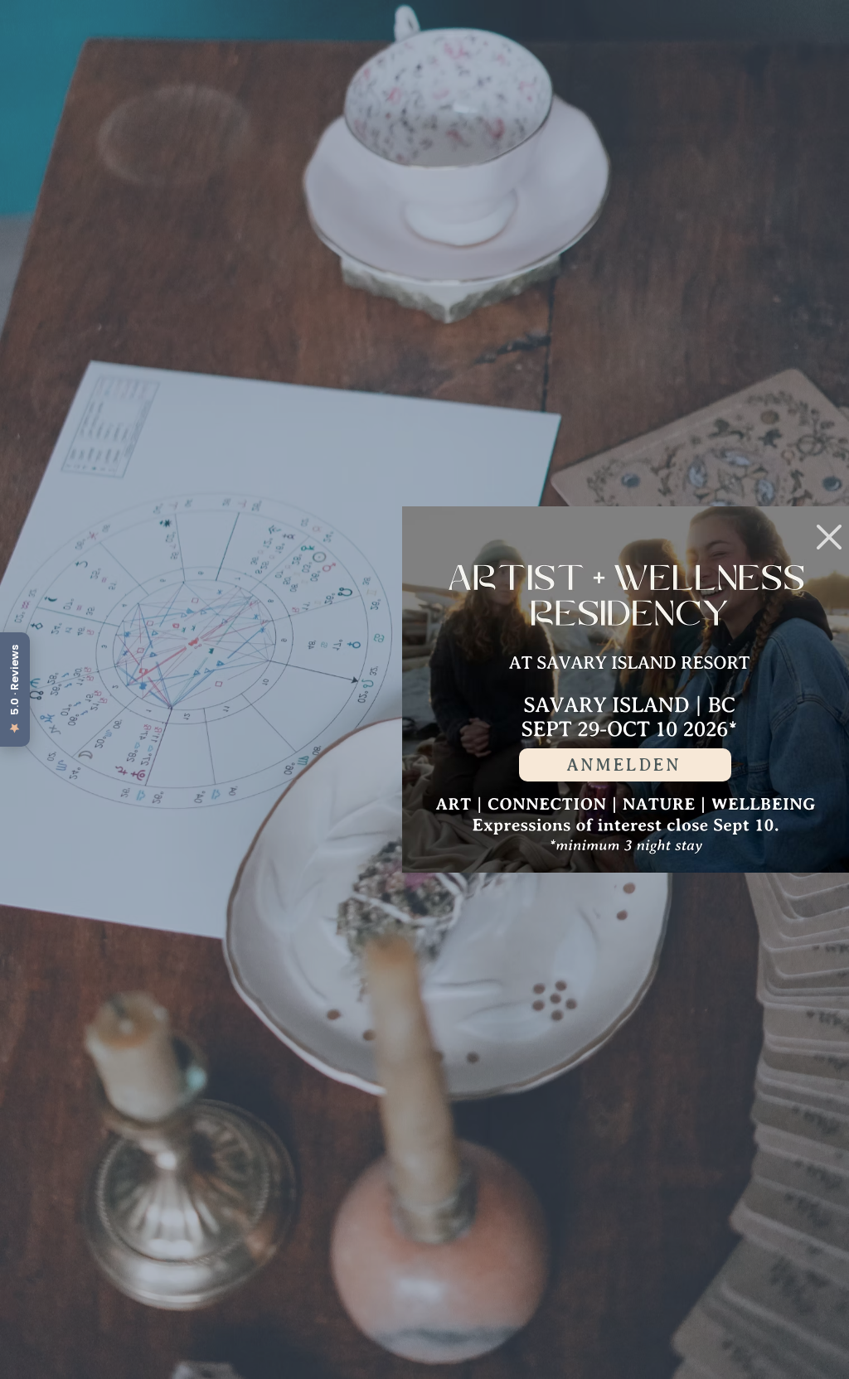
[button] (829, 537)
